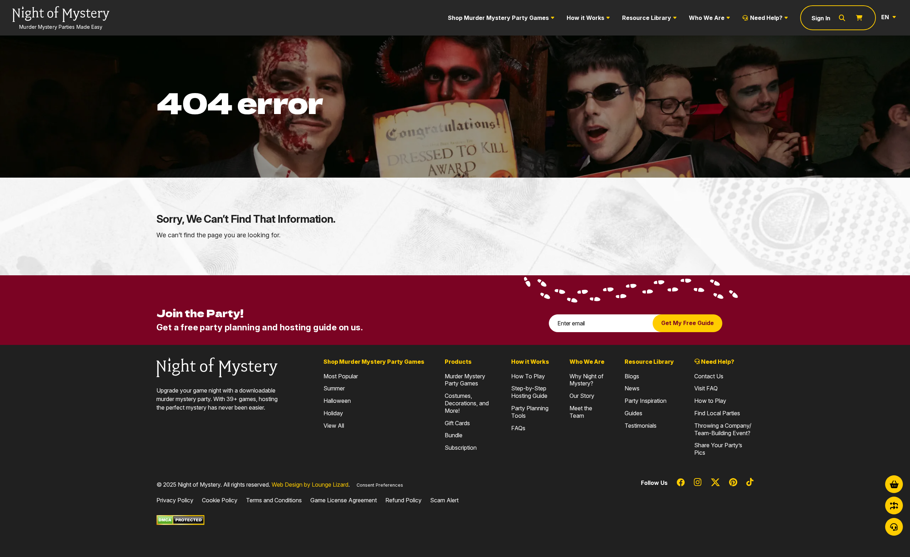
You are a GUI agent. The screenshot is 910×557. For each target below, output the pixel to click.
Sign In (821, 18)
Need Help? (766, 17)
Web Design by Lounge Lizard (310, 484)
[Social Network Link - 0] (681, 483)
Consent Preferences (380, 485)
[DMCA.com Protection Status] (180, 519)
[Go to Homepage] (217, 366)
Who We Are (706, 17)
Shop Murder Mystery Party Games (498, 17)
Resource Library (646, 17)
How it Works (585, 17)
